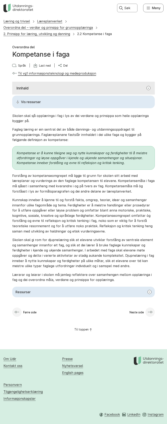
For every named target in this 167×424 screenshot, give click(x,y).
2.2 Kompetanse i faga (94, 34)
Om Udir (9, 359)
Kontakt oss (12, 366)
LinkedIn (133, 414)
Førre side (29, 312)
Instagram (156, 414)
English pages (73, 373)
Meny (156, 8)
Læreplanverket (49, 21)
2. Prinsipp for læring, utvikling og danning (36, 34)
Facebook (112, 414)
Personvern (12, 385)
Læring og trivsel (16, 21)
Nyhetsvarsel (72, 366)
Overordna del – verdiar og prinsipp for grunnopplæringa (48, 27)
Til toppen (81, 329)
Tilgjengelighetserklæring (23, 392)
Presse (67, 359)
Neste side (137, 312)
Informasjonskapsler (19, 398)
